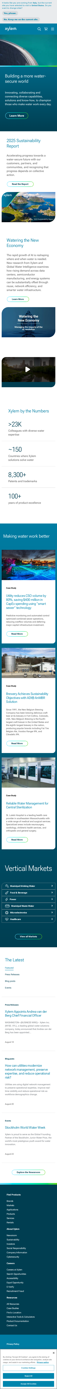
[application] (28, 369)
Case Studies (13, 1308)
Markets (10, 1205)
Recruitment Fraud (15, 1291)
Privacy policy (43, 1362)
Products (11, 1214)
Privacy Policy (13, 1344)
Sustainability (13, 1239)
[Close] (54, 1353)
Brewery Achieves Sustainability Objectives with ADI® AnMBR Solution (27, 698)
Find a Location (14, 1312)
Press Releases (12, 974)
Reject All (28, 1376)
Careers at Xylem (14, 1269)
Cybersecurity (13, 1256)
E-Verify (10, 1287)
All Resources (13, 1304)
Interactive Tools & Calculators (21, 1317)
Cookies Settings (28, 1368)
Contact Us (12, 1325)
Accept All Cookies (28, 1384)
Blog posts (10, 981)
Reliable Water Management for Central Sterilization (27, 805)
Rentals (10, 1222)
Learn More (16, 115)
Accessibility (12, 1278)
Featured (9, 967)
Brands (10, 1201)
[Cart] (46, 29)
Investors (11, 1244)
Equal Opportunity (15, 1282)
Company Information (17, 1252)
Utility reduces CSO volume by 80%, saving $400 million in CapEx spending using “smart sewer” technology (26, 602)
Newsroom (12, 1235)
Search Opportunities (16, 1274)
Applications (12, 1209)
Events (8, 987)
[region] (28, 1369)
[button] (28, 369)
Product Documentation (18, 1321)
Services (10, 1218)
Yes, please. (10, 13)
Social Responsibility (16, 1248)
